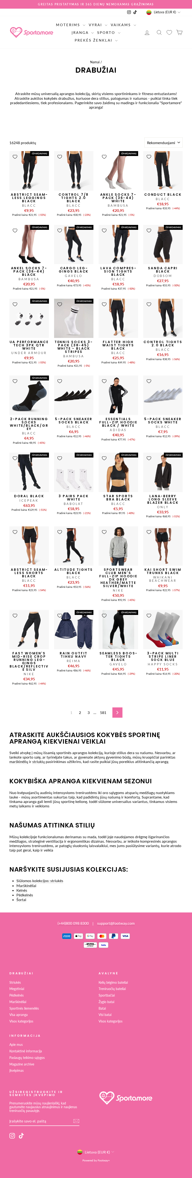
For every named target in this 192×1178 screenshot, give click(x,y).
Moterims (69, 25)
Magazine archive (21, 1064)
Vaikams (122, 25)
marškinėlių (18, 761)
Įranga (81, 32)
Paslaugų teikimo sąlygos (27, 1058)
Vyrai (96, 25)
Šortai (21, 899)
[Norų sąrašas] (169, 32)
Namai (95, 62)
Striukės (15, 982)
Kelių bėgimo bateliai (113, 982)
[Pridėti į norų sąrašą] (15, 156)
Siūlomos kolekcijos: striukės (39, 880)
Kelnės (21, 890)
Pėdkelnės (24, 895)
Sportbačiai (107, 995)
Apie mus (16, 1045)
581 (103, 712)
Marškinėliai (26, 885)
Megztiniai (16, 989)
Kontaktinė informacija (25, 1051)
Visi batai (105, 1015)
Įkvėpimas (16, 1070)
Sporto (107, 32)
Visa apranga (18, 1015)
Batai (102, 1008)
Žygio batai (106, 1002)
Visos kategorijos (21, 1021)
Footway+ (104, 1160)
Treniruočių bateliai (112, 989)
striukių (38, 761)
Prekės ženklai (94, 40)
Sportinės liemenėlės (24, 1008)
